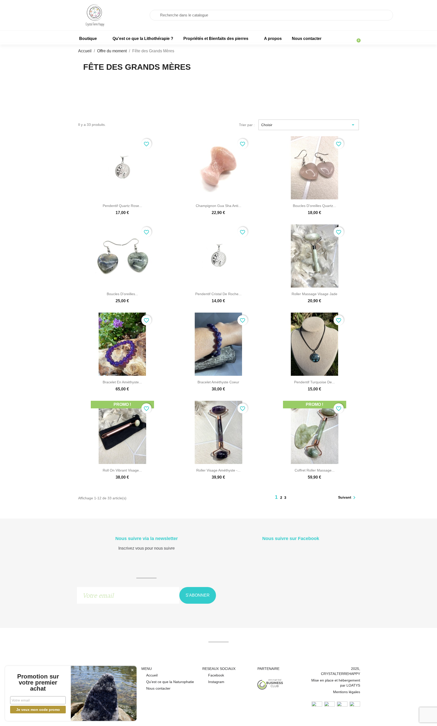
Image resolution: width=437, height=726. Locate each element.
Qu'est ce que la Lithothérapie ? (143, 38)
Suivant (347, 498)
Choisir (308, 125)
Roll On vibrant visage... (122, 470)
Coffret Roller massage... (315, 470)
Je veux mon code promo (38, 710)
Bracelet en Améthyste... (122, 382)
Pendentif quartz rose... (122, 206)
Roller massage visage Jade (314, 294)
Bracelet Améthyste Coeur (218, 382)
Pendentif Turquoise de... (314, 382)
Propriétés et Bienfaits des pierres (215, 38)
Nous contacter (306, 38)
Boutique (88, 38)
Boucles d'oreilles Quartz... (314, 206)
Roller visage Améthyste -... (218, 470)
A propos (273, 38)
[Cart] (356, 38)
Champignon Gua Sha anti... (218, 206)
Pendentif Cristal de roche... (218, 294)
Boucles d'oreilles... (122, 294)
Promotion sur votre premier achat (38, 682)
